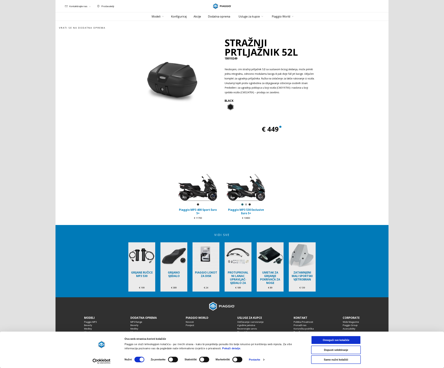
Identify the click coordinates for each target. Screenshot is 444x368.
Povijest (190, 325)
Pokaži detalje (231, 348)
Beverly (88, 325)
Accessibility (349, 328)
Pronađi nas (300, 325)
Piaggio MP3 (90, 321)
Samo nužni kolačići (336, 359)
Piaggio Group (350, 325)
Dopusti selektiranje (336, 349)
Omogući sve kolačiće (336, 340)
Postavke (254, 359)
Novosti (190, 321)
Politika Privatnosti (303, 321)
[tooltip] (230, 107)
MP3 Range (136, 321)
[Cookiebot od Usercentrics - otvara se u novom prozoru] (101, 361)
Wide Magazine (351, 321)
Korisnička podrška (304, 328)
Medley (88, 328)
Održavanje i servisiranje (250, 321)
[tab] (230, 107)
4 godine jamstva (246, 325)
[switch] (173, 359)
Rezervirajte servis (247, 328)
